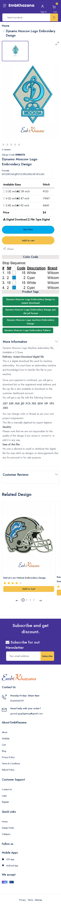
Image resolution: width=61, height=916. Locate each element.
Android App (12, 865)
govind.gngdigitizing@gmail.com (26, 713)
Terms (30, 899)
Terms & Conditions (11, 763)
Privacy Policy (8, 757)
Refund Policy (8, 769)
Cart (4, 744)
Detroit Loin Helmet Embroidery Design (24, 578)
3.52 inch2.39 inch (18, 191)
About (4, 732)
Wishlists (5, 738)
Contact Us (7, 789)
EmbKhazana (21, 5)
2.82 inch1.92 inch (17, 205)
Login (4, 795)
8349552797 (17, 700)
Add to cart (28, 240)
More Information (15, 341)
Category (6, 834)
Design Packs (8, 827)
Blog (4, 751)
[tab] (15, 51)
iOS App (10, 859)
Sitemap (38, 899)
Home (5, 821)
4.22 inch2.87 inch (17, 198)
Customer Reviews (15, 474)
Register (5, 801)
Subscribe (47, 656)
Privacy (22, 899)
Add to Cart (28, 589)
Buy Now (28, 229)
